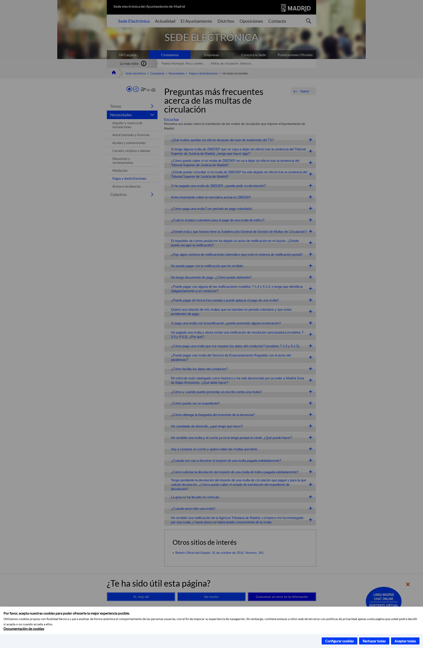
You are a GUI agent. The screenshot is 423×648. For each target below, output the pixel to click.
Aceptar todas (405, 641)
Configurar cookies (339, 641)
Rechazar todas (374, 641)
